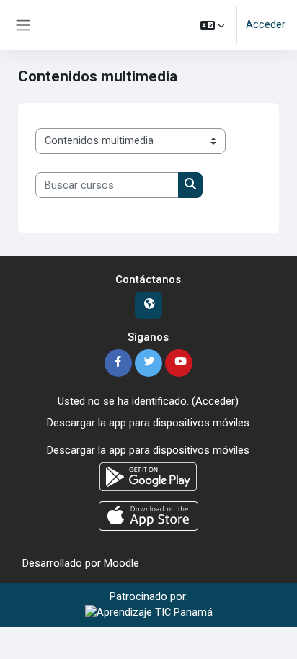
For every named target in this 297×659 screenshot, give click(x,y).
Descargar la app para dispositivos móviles (148, 422)
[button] (212, 25)
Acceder (265, 24)
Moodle (121, 563)
